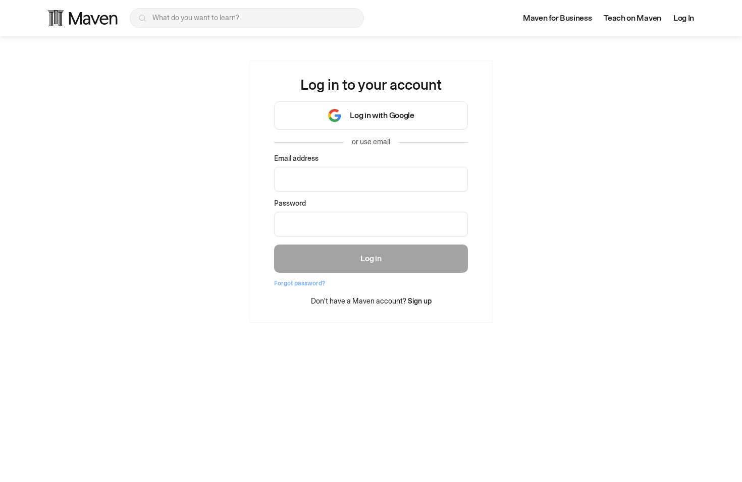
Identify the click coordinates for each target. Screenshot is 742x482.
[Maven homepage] (83, 18)
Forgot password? (299, 283)
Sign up (420, 301)
